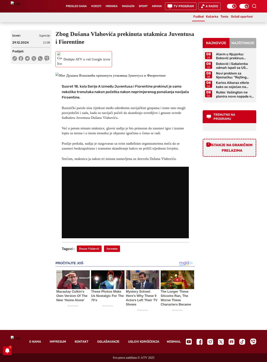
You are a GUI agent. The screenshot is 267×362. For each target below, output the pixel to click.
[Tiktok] (242, 342)
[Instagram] (210, 342)
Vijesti (96, 6)
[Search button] (254, 6)
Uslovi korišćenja (143, 341)
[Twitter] (221, 342)
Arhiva (157, 6)
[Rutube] (231, 342)
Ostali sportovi (242, 16)
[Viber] (253, 341)
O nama (35, 341)
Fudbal (198, 16)
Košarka (212, 16)
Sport (143, 6)
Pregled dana (76, 6)
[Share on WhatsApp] (40, 58)
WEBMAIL (174, 341)
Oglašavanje (108, 341)
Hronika (112, 6)
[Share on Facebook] (21, 58)
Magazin (128, 6)
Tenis (224, 16)
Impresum (58, 341)
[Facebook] (199, 342)
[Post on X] (33, 58)
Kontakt (82, 341)
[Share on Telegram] (27, 58)
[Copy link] (14, 58)
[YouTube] (189, 342)
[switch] (231, 6)
